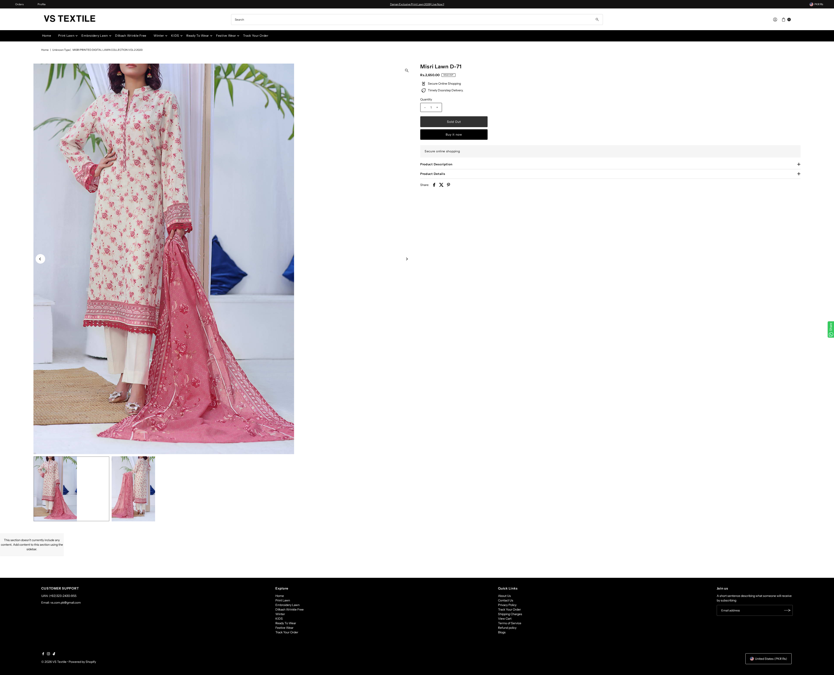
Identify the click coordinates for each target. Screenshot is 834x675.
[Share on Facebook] (434, 184)
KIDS (175, 36)
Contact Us (505, 600)
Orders (19, 4)
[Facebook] (43, 654)
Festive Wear (226, 36)
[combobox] (417, 19)
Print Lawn (66, 36)
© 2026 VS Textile (53, 662)
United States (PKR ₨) (771, 659)
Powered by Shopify (82, 662)
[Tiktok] (54, 654)
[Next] (407, 259)
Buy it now (454, 134)
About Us (504, 596)
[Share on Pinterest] (448, 184)
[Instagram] (48, 654)
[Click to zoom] (407, 70)
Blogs (502, 632)
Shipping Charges (510, 614)
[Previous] (40, 259)
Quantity (426, 99)
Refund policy (507, 628)
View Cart (504, 619)
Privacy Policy (507, 605)
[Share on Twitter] (441, 184)
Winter (159, 36)
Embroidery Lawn (94, 36)
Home (46, 36)
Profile (42, 4)
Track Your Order (255, 36)
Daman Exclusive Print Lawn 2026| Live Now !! (417, 4)
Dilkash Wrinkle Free (130, 36)
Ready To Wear (197, 36)
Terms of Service (509, 623)
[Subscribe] (787, 610)
